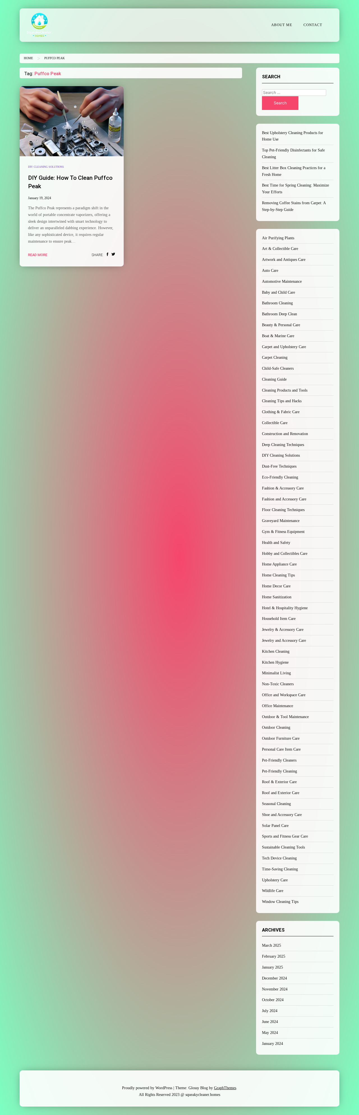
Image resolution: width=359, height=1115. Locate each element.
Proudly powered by (147, 1088)
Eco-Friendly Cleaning (280, 477)
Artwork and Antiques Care (283, 260)
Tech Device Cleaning (279, 858)
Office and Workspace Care (283, 695)
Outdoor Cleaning (276, 727)
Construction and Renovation (285, 434)
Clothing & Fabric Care (281, 412)
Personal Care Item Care (281, 749)
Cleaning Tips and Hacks (282, 401)
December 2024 (274, 978)
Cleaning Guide (274, 379)
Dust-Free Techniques (279, 466)
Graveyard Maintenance (281, 521)
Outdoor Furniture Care (281, 738)
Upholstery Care (275, 880)
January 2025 (272, 967)
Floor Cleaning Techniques (283, 510)
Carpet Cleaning (274, 357)
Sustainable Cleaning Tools (283, 847)
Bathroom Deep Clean (279, 314)
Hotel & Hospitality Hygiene (285, 608)
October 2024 (273, 1000)
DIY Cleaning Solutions (46, 166)
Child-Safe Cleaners (278, 368)
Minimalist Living (276, 673)
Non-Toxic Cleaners (278, 684)
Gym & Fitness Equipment (283, 532)
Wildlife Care (272, 891)
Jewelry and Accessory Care (284, 640)
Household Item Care (279, 619)
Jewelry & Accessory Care (282, 629)
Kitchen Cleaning (275, 651)
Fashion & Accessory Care (283, 488)
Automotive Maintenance (282, 281)
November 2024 (274, 989)
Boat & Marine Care (278, 336)
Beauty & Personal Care (281, 325)
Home (28, 58)
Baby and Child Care (278, 292)
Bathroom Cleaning (277, 303)
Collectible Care (274, 423)
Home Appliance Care (279, 564)
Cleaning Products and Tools (284, 390)
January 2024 (272, 1044)
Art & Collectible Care (280, 249)
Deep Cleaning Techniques (283, 445)
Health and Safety (276, 543)
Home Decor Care (276, 586)
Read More (37, 255)
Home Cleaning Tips (278, 575)
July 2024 (269, 1011)
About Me (281, 25)
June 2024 (270, 1022)
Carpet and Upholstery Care (284, 347)
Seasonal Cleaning (276, 804)
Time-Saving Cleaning (280, 869)
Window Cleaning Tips (280, 902)
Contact (312, 25)
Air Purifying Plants (278, 238)
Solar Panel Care (275, 826)
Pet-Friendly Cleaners (279, 760)
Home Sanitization (276, 597)
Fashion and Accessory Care (284, 499)
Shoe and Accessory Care (282, 815)
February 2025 (273, 956)
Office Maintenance (277, 706)
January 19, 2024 (39, 198)
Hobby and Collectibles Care (284, 553)
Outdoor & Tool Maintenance (285, 717)
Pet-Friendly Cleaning (279, 771)
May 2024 (270, 1033)
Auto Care (270, 270)
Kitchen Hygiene (275, 662)
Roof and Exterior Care (280, 793)
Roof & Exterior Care (279, 782)
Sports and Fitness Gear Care (285, 836)
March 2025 (271, 945)
